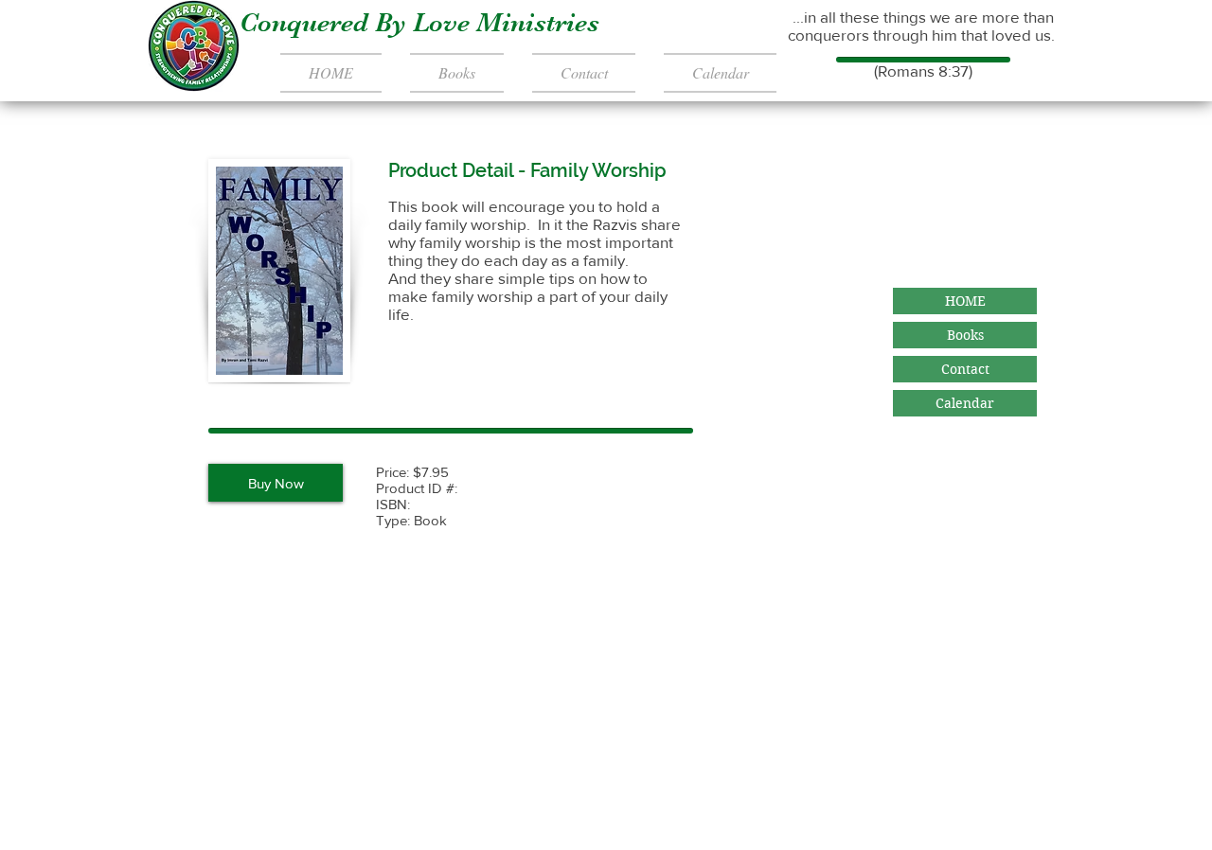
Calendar (965, 403)
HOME (965, 301)
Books (965, 335)
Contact (965, 369)
